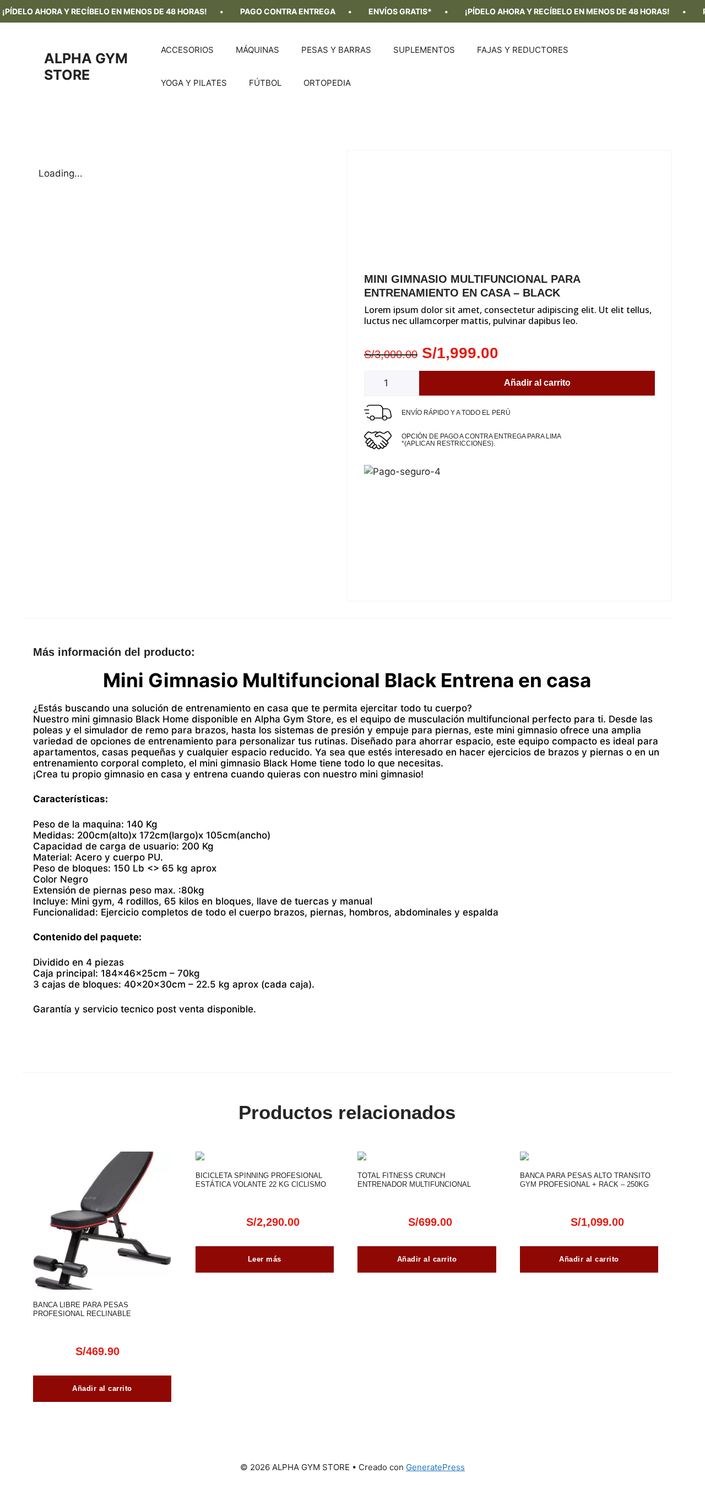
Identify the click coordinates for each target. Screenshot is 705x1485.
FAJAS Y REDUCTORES (522, 50)
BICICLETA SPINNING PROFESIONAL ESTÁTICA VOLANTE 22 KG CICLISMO (261, 1179)
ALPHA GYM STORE (86, 66)
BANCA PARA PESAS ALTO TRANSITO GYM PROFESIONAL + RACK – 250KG (585, 1179)
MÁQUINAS (257, 50)
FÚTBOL (265, 83)
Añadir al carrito (537, 382)
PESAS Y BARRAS (336, 50)
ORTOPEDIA (327, 83)
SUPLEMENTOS (424, 50)
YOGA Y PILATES (194, 83)
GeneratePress (435, 1467)
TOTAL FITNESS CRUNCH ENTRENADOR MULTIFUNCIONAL (414, 1179)
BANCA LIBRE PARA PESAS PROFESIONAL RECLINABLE (82, 1309)
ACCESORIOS (187, 50)
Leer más (264, 1259)
